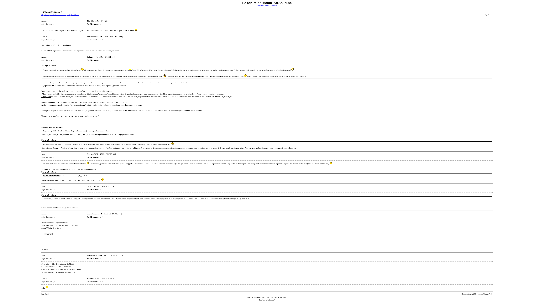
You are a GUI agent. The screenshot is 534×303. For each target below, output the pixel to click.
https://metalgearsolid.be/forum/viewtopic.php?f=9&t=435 (60, 15)
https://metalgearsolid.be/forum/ (267, 5)
